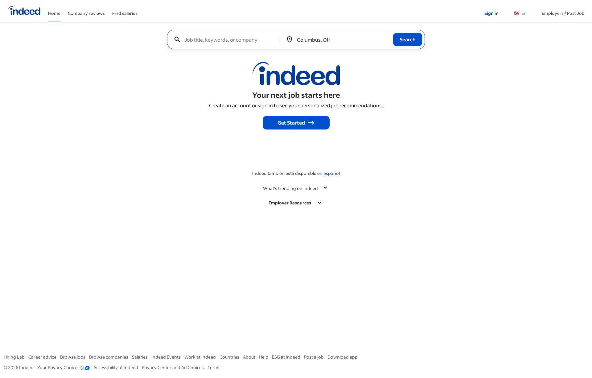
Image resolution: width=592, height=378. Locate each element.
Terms (214, 367)
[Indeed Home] (24, 11)
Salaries (140, 357)
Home (54, 13)
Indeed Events (166, 357)
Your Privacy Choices (58, 367)
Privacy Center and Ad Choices (173, 367)
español (331, 173)
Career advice (42, 357)
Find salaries (125, 13)
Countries (229, 357)
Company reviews (86, 13)
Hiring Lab (14, 357)
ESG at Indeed (286, 357)
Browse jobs (72, 357)
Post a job (314, 357)
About (249, 357)
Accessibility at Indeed (115, 367)
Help (263, 357)
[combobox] (225, 39)
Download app (342, 357)
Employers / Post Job (563, 13)
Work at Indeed (200, 357)
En (520, 13)
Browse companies (108, 357)
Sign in (491, 13)
